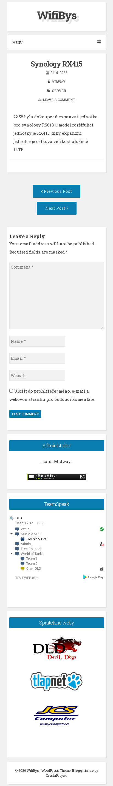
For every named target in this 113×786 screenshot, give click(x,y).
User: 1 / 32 (24, 523)
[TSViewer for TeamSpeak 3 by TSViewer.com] (24, 578)
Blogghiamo (83, 770)
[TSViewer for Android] (93, 577)
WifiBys (56, 15)
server (59, 90)
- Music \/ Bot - (37, 539)
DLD (18, 518)
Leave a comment (59, 99)
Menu (17, 42)
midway (59, 81)
